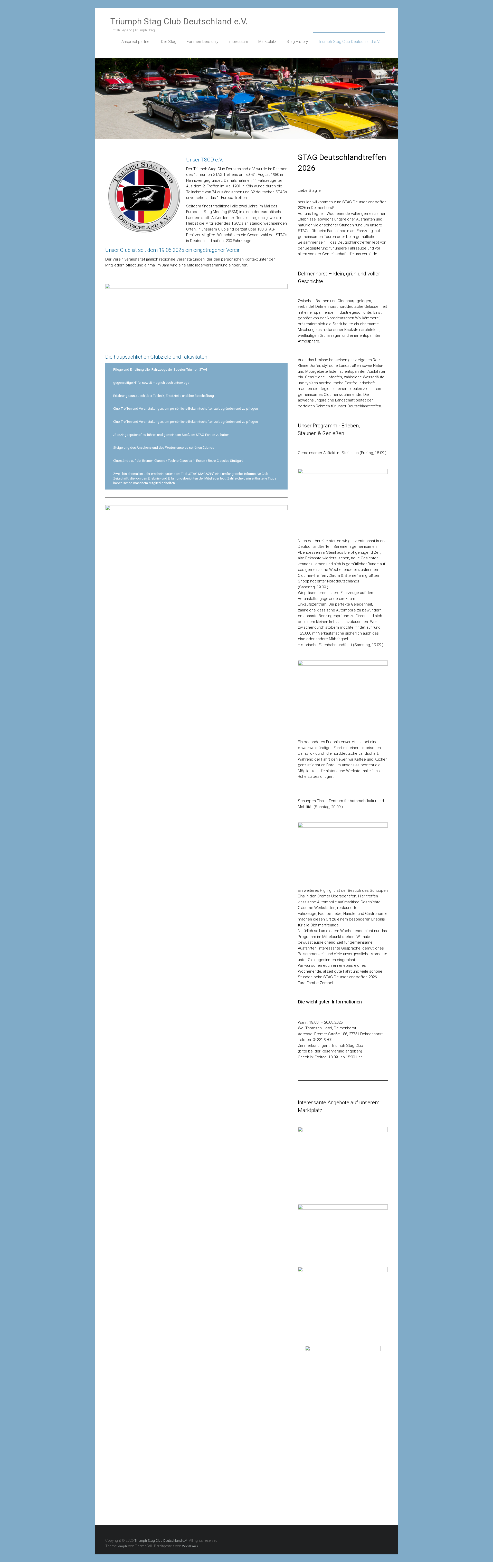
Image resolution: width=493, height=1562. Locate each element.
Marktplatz (267, 41)
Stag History (297, 41)
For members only (202, 41)
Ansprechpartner (136, 41)
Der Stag (168, 41)
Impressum (238, 41)
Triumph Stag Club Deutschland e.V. (179, 21)
